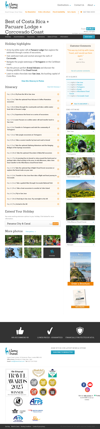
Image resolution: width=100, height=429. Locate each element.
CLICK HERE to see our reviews (87, 398)
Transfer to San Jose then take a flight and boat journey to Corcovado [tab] (32, 177)
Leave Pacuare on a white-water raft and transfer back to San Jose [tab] (30, 121)
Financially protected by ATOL (80, 337)
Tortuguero (81, 87)
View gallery (30, 232)
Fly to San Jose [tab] (17, 194)
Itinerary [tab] (8, 37)
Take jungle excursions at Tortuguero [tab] (24, 135)
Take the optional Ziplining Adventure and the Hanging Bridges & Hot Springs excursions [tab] (30, 146)
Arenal (79, 89)
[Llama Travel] (11, 5)
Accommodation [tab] (19, 37)
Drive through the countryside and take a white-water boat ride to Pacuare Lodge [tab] (30, 108)
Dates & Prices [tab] (52, 37)
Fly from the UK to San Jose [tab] (21, 94)
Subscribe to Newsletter (63, 352)
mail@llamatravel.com (18, 361)
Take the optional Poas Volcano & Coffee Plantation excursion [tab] (29, 101)
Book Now (88, 37)
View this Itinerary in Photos (32, 81)
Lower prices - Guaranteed (50, 337)
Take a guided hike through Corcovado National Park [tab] (30, 183)
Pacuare (80, 85)
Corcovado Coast (83, 96)
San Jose (80, 82)
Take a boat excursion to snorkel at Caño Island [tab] (28, 188)
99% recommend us (20, 337)
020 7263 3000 (89, 12)
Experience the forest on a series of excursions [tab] (27, 115)
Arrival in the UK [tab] (17, 204)
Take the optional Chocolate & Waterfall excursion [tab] (29, 153)
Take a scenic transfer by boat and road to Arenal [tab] (28, 140)
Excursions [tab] (31, 37)
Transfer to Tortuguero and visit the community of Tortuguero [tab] (28, 128)
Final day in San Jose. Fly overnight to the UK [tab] (27, 199)
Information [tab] (64, 37)
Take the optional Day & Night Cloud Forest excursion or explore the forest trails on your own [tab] (30, 169)
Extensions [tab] (41, 37)
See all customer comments (80, 71)
